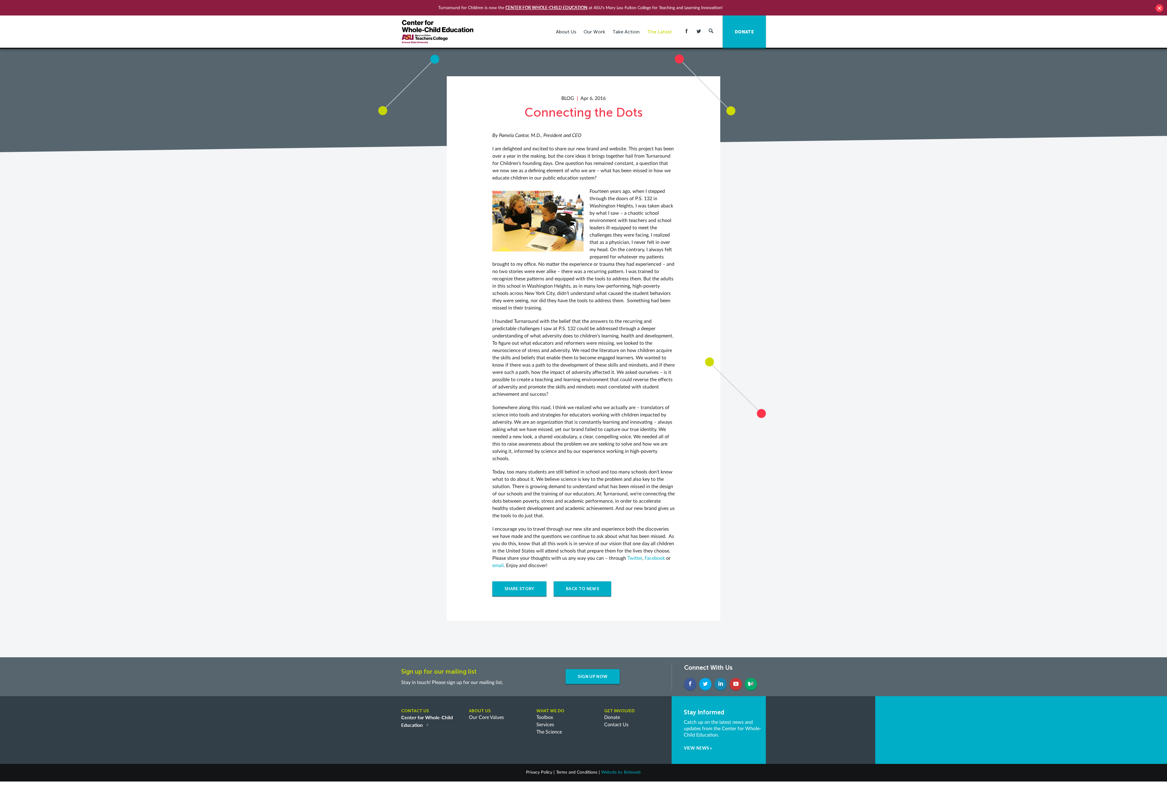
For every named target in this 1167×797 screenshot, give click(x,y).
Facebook (655, 558)
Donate (612, 717)
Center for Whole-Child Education (546, 7)
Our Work (594, 32)
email (498, 565)
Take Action (626, 32)
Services (545, 724)
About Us (566, 32)
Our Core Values (486, 717)
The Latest (659, 32)
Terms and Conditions (576, 772)
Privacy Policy (539, 772)
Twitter (634, 558)
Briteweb (632, 772)
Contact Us (616, 724)
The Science (549, 732)
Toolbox (544, 717)
